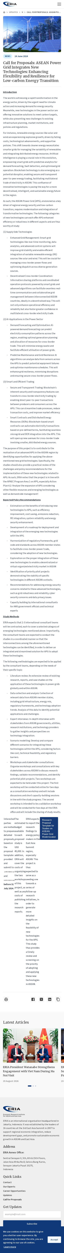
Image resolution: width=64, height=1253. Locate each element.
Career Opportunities (14, 1191)
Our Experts (9, 1186)
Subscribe (32, 1223)
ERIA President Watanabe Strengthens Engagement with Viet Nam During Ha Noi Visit (29, 1071)
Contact (7, 1182)
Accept (54, 1239)
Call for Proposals (12, 1199)
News (22, 12)
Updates (13, 12)
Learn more (10, 1247)
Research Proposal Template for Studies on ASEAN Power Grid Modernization (49, 828)
